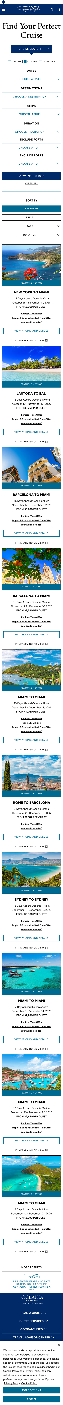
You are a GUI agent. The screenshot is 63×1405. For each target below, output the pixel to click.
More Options (31, 1390)
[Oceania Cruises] (28, 9)
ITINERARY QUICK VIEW (29, 340)
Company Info (31, 1329)
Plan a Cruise (31, 1312)
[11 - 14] (31, 135)
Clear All (31, 183)
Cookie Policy (29, 1383)
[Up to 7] (31, 129)
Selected (32, 61)
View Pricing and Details (31, 330)
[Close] (59, 1345)
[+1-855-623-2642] (52, 9)
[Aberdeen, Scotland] (31, 151)
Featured (31, 208)
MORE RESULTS (31, 1267)
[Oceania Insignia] (31, 118)
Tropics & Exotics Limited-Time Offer (31, 318)
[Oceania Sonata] (31, 115)
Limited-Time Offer (31, 313)
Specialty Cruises (31, 723)
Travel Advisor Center (31, 1337)
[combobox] (31, 217)
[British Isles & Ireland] (31, 100)
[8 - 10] (31, 132)
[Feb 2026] (31, 83)
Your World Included (31, 322)
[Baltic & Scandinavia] (31, 97)
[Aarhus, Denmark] (31, 148)
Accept (31, 1399)
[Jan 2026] (31, 79)
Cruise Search (30, 48)
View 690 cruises (31, 176)
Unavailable (49, 61)
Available (16, 61)
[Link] (3, 9)
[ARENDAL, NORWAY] (31, 145)
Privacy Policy (12, 1383)
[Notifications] (5, 2)
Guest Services (31, 1321)
